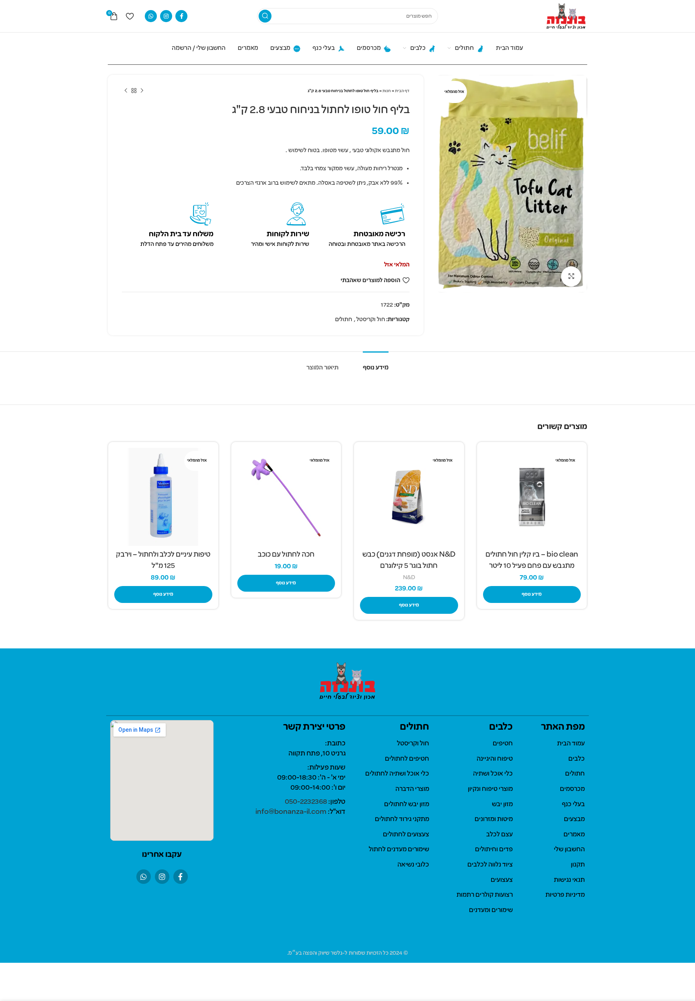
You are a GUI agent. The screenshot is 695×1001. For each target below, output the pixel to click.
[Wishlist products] (130, 16)
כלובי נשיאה (413, 865)
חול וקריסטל (370, 319)
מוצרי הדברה (412, 789)
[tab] (376, 363)
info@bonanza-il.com (291, 812)
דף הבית (402, 91)
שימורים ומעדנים (491, 910)
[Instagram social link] (166, 16)
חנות (386, 91)
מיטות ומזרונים (494, 819)
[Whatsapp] (143, 876)
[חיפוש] (265, 16)
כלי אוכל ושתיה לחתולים (397, 774)
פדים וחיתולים (494, 849)
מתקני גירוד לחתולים (402, 819)
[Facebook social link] (181, 16)
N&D (409, 578)
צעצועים (502, 880)
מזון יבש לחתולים (406, 804)
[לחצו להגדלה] (571, 276)
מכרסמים (572, 789)
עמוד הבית (571, 743)
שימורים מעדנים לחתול (399, 849)
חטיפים (503, 743)
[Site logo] (566, 16)
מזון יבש (502, 804)
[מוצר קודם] (142, 91)
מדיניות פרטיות (565, 895)
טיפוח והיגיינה (495, 759)
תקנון (578, 865)
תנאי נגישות (569, 880)
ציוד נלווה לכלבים (490, 865)
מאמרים (574, 834)
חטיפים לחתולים (407, 759)
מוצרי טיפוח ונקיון (490, 789)
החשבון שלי (569, 849)
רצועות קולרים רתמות (484, 895)
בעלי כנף (573, 804)
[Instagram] (162, 876)
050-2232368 (306, 802)
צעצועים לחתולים (406, 834)
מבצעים (574, 819)
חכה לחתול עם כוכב (286, 555)
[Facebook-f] (180, 876)
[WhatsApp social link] (151, 16)
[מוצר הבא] (126, 91)
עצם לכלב (499, 834)
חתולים (343, 319)
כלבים (576, 759)
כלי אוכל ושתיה (493, 774)
